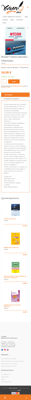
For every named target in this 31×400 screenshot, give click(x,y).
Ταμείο (3, 379)
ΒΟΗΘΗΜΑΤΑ (4, 87)
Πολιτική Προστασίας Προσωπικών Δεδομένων (12, 361)
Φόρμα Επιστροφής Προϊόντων (8, 366)
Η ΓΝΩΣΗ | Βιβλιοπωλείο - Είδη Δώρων (11, 16)
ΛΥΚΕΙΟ (8, 87)
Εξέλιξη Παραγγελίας (6, 381)
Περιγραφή (8, 95)
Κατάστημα (5, 20)
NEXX (19, 390)
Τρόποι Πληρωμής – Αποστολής (9, 363)
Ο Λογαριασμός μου (6, 374)
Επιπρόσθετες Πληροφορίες (11, 98)
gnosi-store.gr (13, 388)
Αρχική (26, 16)
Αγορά (14, 81)
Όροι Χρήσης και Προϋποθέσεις (9, 358)
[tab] (15, 94)
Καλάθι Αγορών (5, 376)
